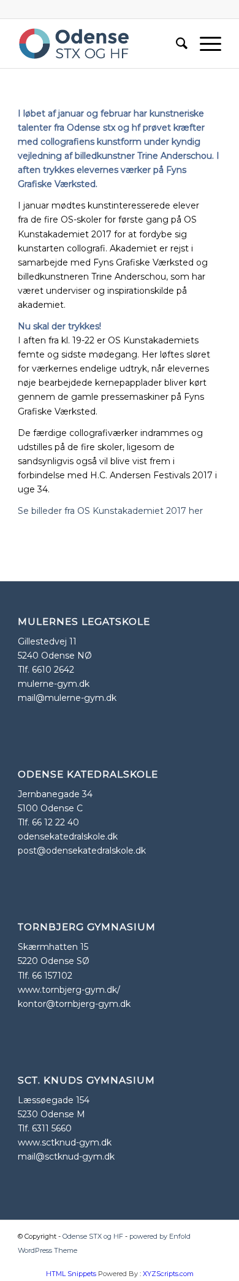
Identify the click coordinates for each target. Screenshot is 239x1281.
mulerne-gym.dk (53, 683)
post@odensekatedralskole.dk (82, 850)
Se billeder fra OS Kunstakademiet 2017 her (110, 510)
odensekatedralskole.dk (68, 836)
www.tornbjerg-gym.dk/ (69, 989)
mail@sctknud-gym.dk (66, 1156)
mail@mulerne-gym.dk (67, 697)
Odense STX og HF (93, 1236)
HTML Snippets (71, 1273)
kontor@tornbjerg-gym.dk (74, 1003)
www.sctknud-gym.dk (65, 1142)
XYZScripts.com (168, 1273)
